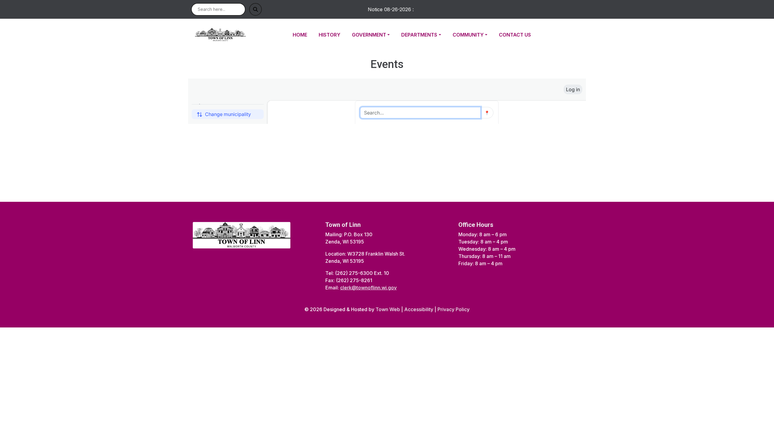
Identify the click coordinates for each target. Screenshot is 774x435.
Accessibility (418, 309)
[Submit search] (255, 9)
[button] (374, 35)
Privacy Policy (453, 309)
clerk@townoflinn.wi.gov (368, 288)
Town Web (388, 309)
